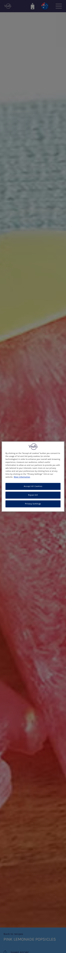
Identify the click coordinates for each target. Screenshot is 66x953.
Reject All (33, 495)
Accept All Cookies (33, 486)
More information (22, 477)
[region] (33, 476)
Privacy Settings (33, 504)
